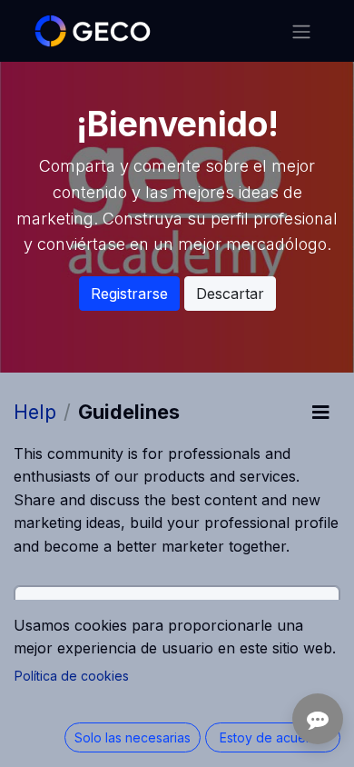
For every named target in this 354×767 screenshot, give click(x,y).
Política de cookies (72, 675)
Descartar (230, 293)
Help (35, 411)
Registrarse (129, 293)
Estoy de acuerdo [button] (273, 737)
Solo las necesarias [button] (132, 737)
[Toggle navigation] (301, 31)
